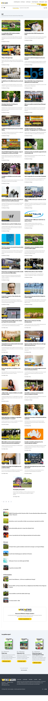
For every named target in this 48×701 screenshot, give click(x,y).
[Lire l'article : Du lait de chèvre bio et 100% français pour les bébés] (34, 25)
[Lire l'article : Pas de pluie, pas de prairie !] (22, 481)
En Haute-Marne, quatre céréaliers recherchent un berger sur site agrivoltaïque (33, 7)
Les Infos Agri (22, 1)
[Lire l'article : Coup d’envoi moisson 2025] (5, 567)
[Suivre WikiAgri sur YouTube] (4, 7)
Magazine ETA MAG (5, 683)
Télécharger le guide (6, 661)
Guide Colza (4, 653)
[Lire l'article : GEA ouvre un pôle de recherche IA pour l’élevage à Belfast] (34, 96)
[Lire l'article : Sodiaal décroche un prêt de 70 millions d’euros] (11, 216)
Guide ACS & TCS (20, 653)
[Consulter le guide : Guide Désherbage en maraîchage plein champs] (39, 643)
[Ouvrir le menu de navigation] (46, 8)
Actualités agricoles (17, 1)
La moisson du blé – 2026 (14, 600)
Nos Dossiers (4, 682)
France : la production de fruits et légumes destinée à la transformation (24, 535)
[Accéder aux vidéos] (39, 4)
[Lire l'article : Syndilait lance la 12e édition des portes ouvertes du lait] (11, 73)
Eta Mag (3, 340)
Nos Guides (30, 679)
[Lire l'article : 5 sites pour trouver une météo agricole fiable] (5, 560)
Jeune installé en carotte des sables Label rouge (19, 593)
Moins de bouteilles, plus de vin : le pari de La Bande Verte (21, 528)
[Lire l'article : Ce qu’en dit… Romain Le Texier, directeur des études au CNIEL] (11, 288)
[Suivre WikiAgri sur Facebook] (1, 7)
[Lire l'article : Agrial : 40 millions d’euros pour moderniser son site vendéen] (34, 191)
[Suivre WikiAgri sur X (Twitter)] (44, 689)
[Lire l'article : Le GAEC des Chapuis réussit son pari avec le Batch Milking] (11, 120)
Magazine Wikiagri (10, 682)
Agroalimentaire (27, 77)
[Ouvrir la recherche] (44, 8)
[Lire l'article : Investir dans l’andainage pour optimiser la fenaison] (5, 553)
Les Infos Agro (28, 1)
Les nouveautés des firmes (5, 29)
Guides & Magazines (35, 1)
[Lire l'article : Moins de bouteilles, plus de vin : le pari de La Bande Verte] (5, 527)
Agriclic (46, 1)
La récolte (35, 679)
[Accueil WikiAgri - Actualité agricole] (4, 2)
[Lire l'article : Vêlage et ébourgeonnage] (11, 50)
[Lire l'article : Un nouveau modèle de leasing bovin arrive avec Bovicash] (34, 50)
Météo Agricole (41, 1)
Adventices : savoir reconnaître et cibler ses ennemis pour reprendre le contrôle (26, 521)
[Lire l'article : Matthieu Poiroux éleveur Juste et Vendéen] (34, 263)
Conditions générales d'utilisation (19, 689)
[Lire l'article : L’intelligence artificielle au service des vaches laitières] (11, 168)
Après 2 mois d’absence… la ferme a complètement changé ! (22, 579)
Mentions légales (11, 689)
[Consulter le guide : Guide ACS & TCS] (24, 643)
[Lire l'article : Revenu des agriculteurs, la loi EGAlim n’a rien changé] (11, 360)
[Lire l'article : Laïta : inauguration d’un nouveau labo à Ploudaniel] (34, 168)
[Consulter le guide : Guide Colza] (9, 643)
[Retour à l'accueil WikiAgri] (9, 680)
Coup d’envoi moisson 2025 (15, 568)
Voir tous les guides (24, 670)
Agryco (40, 679)
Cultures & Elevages (27, 268)
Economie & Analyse (28, 148)
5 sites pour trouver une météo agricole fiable (19, 561)
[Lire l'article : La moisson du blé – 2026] (5, 600)
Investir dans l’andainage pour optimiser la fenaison (20, 553)
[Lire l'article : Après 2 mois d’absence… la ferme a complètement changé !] (5, 578)
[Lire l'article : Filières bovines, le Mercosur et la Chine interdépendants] (34, 312)
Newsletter (43, 4)
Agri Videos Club (4, 54)
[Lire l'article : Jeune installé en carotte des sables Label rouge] (5, 593)
